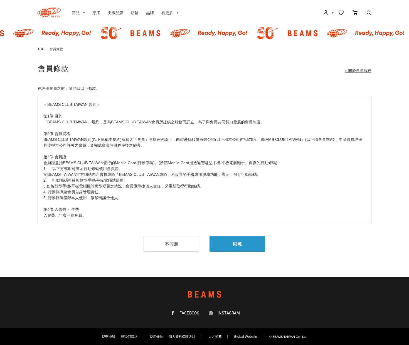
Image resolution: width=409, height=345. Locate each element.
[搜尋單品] (369, 13)
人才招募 (215, 337)
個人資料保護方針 (182, 337)
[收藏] (341, 13)
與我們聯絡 (129, 337)
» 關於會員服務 (358, 70)
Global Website (245, 337)
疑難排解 (108, 337)
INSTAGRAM (228, 313)
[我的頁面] (328, 13)
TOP (41, 49)
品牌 (150, 13)
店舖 (135, 13)
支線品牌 (115, 13)
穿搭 (96, 13)
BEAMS (49, 13)
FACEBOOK (188, 313)
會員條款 (56, 49)
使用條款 (156, 337)
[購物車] (355, 13)
